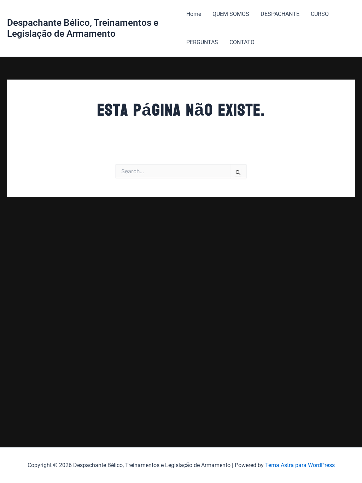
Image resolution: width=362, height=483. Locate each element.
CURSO (320, 14)
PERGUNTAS (202, 42)
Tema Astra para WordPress (300, 465)
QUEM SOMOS (230, 14)
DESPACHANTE (280, 14)
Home (193, 14)
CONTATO (242, 42)
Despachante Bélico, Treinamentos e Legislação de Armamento (82, 28)
